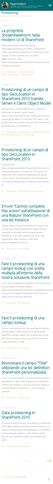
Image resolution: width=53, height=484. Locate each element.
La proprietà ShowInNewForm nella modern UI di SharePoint (23, 35)
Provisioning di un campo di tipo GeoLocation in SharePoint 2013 (25, 154)
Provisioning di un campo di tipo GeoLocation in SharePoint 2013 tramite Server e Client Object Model (26, 96)
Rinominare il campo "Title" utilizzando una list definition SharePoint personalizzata (25, 368)
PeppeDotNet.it (18, 3)
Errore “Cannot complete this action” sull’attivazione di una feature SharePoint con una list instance (25, 213)
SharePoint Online (27, 72)
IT (3, 72)
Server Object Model (11, 135)
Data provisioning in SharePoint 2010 (18, 415)
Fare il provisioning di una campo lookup (23, 320)
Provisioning (27, 74)
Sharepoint (11, 72)
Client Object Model (11, 74)
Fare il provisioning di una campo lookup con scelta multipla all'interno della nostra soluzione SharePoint (25, 270)
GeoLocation (24, 132)
